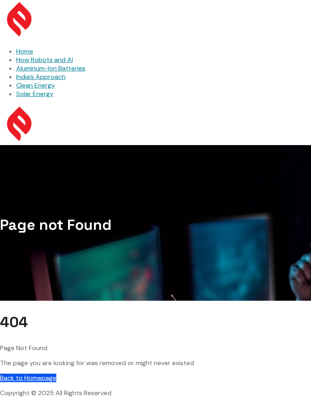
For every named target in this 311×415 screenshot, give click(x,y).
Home (24, 51)
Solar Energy (34, 94)
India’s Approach (41, 77)
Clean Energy (35, 85)
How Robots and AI (44, 60)
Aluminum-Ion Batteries (50, 68)
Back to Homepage (28, 378)
